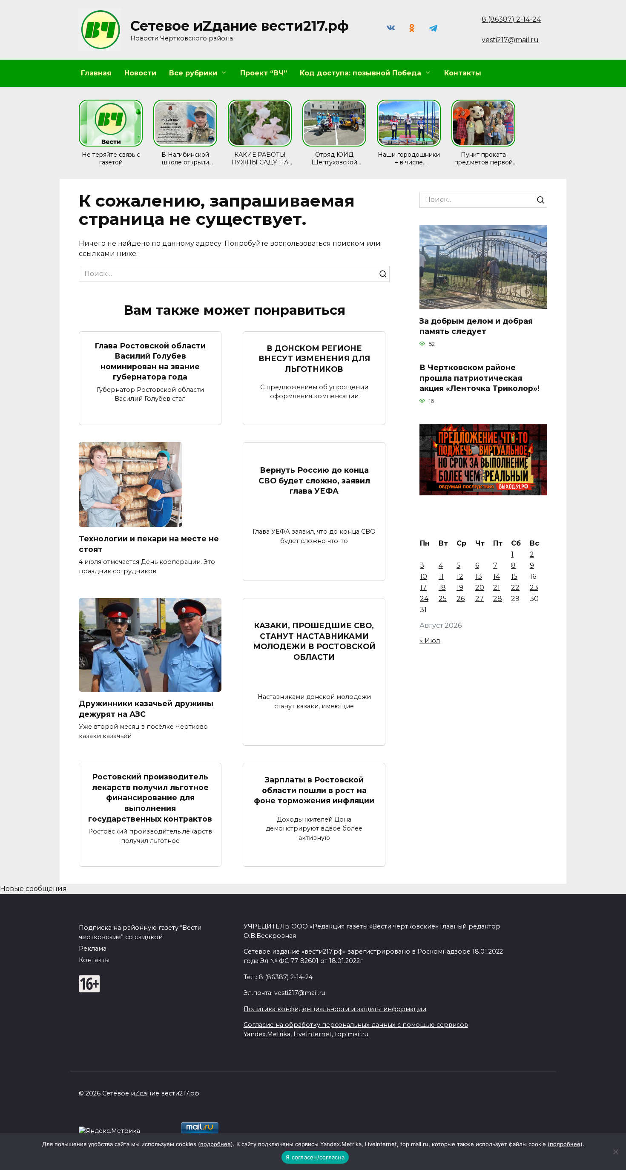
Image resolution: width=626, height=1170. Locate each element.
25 (443, 599)
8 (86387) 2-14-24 (511, 19)
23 (534, 588)
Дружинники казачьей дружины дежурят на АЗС (146, 709)
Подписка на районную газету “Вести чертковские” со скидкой (140, 932)
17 (423, 588)
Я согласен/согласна (315, 1157)
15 (514, 576)
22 (515, 588)
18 (442, 588)
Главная (96, 73)
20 (479, 588)
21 (496, 588)
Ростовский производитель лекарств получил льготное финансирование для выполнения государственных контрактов (150, 797)
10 (423, 576)
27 (479, 599)
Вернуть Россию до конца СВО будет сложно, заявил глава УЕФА (314, 480)
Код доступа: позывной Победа (360, 73)
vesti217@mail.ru (510, 40)
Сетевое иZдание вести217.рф (239, 25)
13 (478, 576)
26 (461, 599)
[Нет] (615, 1151)
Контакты (462, 73)
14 (496, 576)
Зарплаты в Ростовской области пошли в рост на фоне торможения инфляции (314, 790)
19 (460, 588)
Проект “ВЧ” (263, 73)
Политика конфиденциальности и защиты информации (335, 1009)
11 (441, 576)
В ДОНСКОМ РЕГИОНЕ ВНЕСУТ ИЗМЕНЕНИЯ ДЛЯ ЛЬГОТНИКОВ (314, 359)
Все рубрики (193, 73)
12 (460, 576)
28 (497, 599)
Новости (140, 73)
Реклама (92, 948)
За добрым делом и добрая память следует (476, 326)
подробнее (215, 1144)
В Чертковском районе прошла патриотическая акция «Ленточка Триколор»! (479, 378)
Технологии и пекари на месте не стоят (149, 544)
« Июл (429, 641)
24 (424, 599)
